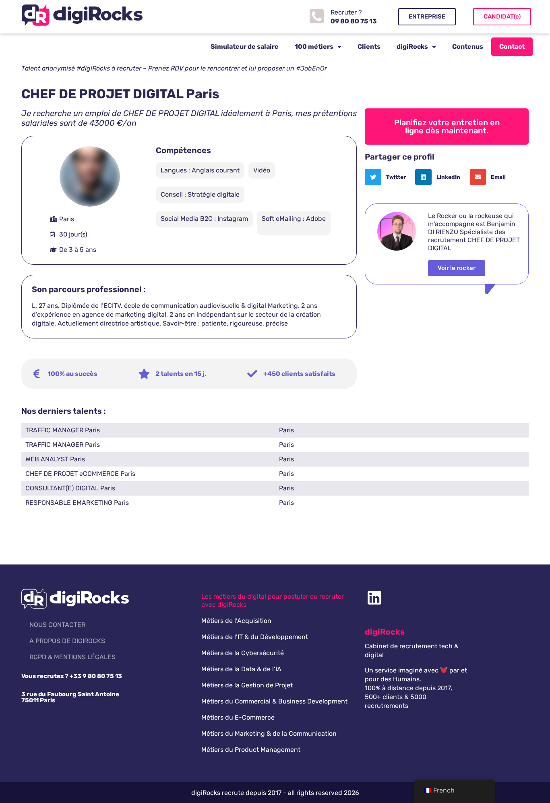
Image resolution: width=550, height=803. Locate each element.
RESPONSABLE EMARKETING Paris (77, 502)
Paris (286, 430)
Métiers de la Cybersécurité (242, 653)
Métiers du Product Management (250, 749)
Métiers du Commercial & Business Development (274, 701)
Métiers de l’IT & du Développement (254, 637)
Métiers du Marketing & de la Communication (269, 733)
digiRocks (412, 46)
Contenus (467, 46)
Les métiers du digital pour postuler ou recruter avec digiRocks (272, 600)
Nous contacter (57, 625)
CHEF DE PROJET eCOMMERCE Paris (80, 473)
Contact (512, 46)
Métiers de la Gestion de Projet (247, 685)
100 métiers (314, 46)
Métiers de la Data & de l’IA (241, 669)
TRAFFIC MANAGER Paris (62, 430)
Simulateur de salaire (245, 46)
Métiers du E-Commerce (238, 717)
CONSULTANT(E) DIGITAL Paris (70, 488)
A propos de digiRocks (67, 641)
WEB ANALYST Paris (55, 459)
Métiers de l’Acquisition (236, 621)
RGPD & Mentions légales (72, 657)
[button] (388, 177)
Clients (369, 46)
